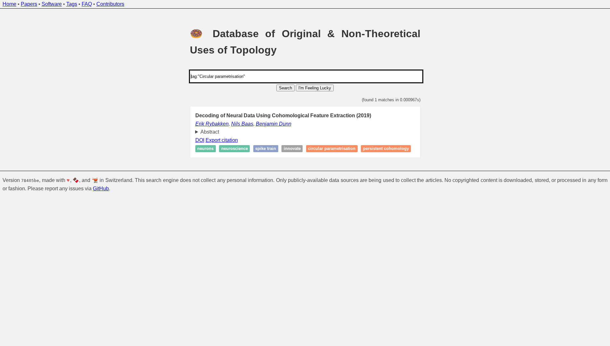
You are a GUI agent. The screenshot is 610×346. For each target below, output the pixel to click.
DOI (199, 140)
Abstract (209, 132)
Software (52, 4)
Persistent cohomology (386, 148)
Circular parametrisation (331, 148)
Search (285, 88)
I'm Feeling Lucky (314, 88)
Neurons (205, 148)
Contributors (110, 4)
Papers (29, 4)
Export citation (222, 140)
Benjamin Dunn (273, 124)
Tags (71, 4)
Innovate (292, 148)
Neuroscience (234, 148)
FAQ (87, 4)
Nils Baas (242, 124)
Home (9, 4)
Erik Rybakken (212, 124)
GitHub (101, 188)
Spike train (265, 148)
